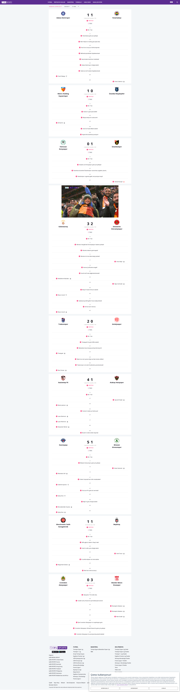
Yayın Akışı (56, 682)
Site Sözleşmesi (71, 682)
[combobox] (55, 7)
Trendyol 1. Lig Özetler (121, 654)
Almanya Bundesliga (78, 665)
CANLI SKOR (87, 2)
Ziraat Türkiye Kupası (78, 654)
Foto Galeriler (118, 672)
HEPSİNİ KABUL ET (105, 688)
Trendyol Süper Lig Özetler (122, 651)
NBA (92, 651)
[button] (7, 2)
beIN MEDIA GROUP (54, 657)
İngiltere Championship (79, 674)
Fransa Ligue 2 (77, 679)
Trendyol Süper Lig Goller (121, 649)
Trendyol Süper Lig (78, 649)
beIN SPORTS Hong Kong (55, 666)
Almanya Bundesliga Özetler (122, 658)
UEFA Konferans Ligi (78, 663)
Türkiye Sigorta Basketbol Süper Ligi (100, 649)
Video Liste (118, 669)
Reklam (63, 682)
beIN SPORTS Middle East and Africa (58, 675)
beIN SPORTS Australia (55, 664)
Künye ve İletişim (80, 682)
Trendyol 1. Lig (77, 651)
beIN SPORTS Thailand (55, 669)
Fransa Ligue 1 (77, 667)
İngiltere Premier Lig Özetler (122, 656)
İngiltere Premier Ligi (78, 656)
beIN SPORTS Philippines (55, 671)
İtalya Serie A (76, 672)
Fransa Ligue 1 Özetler (121, 660)
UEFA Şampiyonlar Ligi (79, 658)
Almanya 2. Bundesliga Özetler (123, 663)
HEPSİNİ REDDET (134, 688)
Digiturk (51, 655)
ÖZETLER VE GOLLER (59, 2)
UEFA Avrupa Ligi (77, 660)
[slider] (90, 213)
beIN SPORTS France (54, 662)
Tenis (116, 667)
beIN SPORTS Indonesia (55, 673)
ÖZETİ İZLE (91, 20)
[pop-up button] (114, 215)
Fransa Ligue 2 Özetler (121, 665)
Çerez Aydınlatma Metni (122, 684)
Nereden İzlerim (53, 685)
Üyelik (50, 682)
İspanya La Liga (77, 669)
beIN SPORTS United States (56, 659)
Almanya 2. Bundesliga (79, 676)
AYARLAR (164, 688)
